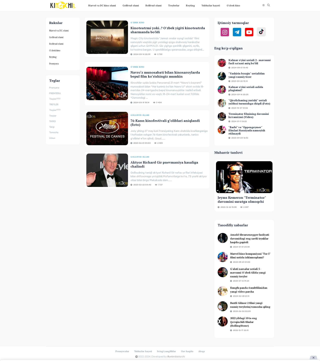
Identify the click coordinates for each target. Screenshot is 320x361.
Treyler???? (54, 98)
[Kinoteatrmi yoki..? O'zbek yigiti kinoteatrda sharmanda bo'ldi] (107, 37)
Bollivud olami (154, 5)
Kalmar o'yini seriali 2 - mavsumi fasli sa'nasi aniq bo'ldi (249, 61)
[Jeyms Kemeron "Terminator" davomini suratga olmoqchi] (244, 177)
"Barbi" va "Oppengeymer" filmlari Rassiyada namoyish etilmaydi (246, 130)
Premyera (54, 63)
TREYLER (53, 104)
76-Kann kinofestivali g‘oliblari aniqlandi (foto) (165, 122)
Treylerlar (173, 5)
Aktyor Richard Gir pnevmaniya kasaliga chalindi (164, 164)
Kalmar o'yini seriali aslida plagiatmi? (245, 88)
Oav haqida (187, 351)
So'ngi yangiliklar (166, 351)
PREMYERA (55, 93)
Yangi (51, 127)
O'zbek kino (233, 5)
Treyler (52, 115)
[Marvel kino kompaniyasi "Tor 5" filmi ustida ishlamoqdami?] (223, 257)
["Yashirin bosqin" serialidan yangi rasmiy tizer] (222, 76)
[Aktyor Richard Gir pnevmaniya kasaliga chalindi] (107, 170)
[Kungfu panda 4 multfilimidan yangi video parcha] (223, 291)
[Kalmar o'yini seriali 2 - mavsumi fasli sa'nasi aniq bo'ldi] (222, 63)
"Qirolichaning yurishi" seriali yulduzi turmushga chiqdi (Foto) (249, 101)
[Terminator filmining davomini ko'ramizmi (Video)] (222, 116)
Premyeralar (122, 351)
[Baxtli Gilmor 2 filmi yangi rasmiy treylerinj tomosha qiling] (223, 306)
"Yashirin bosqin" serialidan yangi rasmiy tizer (246, 75)
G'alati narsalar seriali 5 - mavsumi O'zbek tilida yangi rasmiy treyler (248, 272)
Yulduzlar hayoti (211, 5)
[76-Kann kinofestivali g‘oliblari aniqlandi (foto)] (107, 128)
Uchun (52, 138)
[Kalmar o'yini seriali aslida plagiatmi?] (222, 89)
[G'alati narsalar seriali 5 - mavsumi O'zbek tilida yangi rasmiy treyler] (223, 272)
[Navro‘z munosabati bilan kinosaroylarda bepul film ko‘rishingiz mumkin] (107, 83)
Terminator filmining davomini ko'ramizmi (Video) (248, 115)
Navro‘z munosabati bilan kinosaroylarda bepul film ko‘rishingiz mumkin (165, 74)
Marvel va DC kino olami (102, 5)
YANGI (52, 121)
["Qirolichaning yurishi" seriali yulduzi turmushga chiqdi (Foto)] (222, 103)
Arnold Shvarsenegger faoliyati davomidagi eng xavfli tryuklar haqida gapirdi (249, 238)
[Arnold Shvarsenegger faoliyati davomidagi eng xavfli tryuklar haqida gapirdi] (223, 238)
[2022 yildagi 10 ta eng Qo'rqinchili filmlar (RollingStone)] (223, 321)
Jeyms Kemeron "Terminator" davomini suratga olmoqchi (242, 199)
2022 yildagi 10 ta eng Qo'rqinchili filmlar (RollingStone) (243, 321)
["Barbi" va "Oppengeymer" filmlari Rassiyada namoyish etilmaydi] (222, 130)
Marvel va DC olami (58, 30)
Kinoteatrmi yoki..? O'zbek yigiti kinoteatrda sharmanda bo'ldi (167, 30)
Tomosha (53, 132)
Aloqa (201, 351)
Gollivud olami (130, 5)
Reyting (190, 5)
